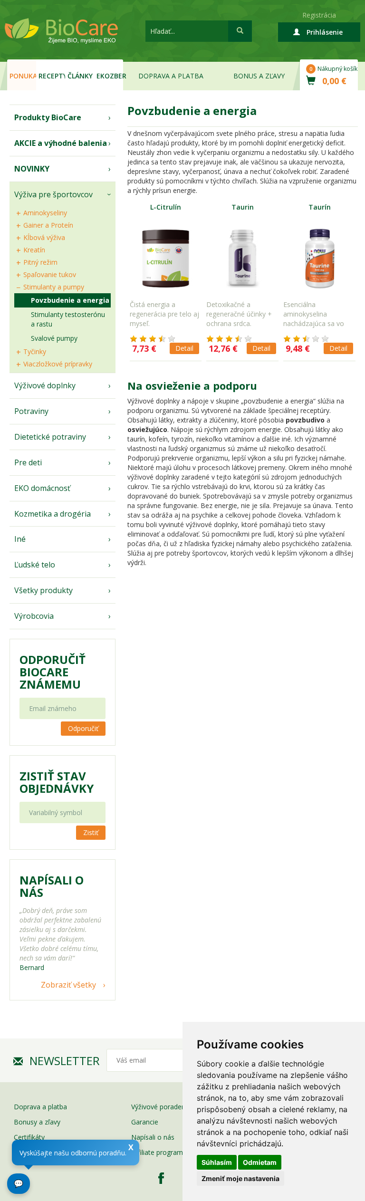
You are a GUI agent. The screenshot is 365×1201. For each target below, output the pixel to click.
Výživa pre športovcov (53, 194)
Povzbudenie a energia (70, 300)
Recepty (51, 75)
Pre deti (28, 462)
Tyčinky (34, 351)
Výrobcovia (34, 616)
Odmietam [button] (260, 1162)
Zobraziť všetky (68, 985)
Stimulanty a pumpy (53, 286)
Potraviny (31, 411)
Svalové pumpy (54, 338)
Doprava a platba (170, 75)
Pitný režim (40, 262)
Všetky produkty (43, 590)
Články (80, 75)
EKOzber (109, 75)
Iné (20, 539)
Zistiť (90, 832)
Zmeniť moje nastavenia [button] (240, 1178)
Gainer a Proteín (48, 225)
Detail (184, 348)
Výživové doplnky (45, 385)
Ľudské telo (34, 564)
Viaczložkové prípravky (57, 363)
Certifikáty (29, 1137)
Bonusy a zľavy (37, 1121)
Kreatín (34, 249)
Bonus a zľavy (259, 75)
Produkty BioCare (47, 117)
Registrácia (319, 14)
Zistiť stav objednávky (56, 782)
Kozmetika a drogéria (52, 514)
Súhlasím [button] (217, 1162)
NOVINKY (31, 168)
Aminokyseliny (45, 212)
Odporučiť (83, 728)
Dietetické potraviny (50, 437)
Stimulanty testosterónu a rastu (68, 319)
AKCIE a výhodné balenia (60, 143)
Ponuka (23, 75)
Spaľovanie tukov (49, 274)
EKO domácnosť (42, 488)
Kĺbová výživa (44, 237)
